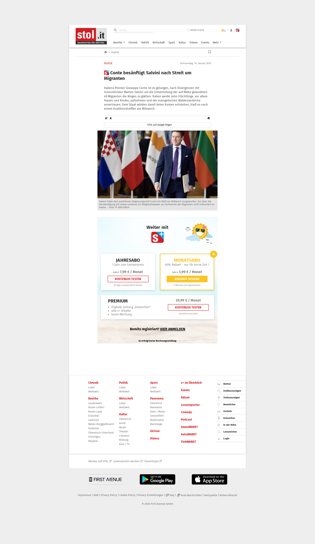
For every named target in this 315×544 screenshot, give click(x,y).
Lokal (91, 387)
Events (205, 42)
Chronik (132, 42)
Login (226, 438)
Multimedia (157, 420)
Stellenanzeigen (232, 390)
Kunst (122, 423)
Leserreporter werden (126, 461)
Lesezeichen (230, 431)
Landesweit (95, 403)
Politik (145, 42)
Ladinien (93, 420)
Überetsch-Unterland (101, 432)
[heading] (157, 75)
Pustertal (93, 428)
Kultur (182, 42)
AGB (96, 495)
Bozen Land (95, 411)
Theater (123, 431)
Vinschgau (94, 436)
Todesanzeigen (231, 397)
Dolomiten (229, 418)
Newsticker (229, 404)
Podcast (186, 419)
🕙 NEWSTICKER (195, 30)
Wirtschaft (159, 42)
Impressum (84, 495)
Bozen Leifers (96, 407)
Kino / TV (124, 444)
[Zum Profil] (231, 30)
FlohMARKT (188, 442)
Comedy (186, 412)
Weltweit (93, 391)
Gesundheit (157, 415)
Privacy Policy (109, 495)
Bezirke (117, 42)
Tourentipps (151, 461)
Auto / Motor (157, 411)
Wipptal (93, 441)
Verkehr (227, 411)
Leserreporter (190, 405)
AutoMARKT (189, 434)
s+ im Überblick (191, 383)
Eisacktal (93, 415)
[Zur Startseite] (105, 52)
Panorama (157, 398)
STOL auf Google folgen (159, 124)
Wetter (227, 383)
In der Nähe (229, 424)
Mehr (216, 42)
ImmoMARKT (189, 427)
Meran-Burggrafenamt (101, 424)
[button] (210, 51)
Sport (171, 42)
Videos (193, 42)
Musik (122, 427)
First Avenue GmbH (162, 503)
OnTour (155, 431)
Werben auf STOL (98, 461)
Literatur (124, 435)
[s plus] (237, 30)
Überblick (125, 419)
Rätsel (185, 397)
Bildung (123, 439)
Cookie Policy (127, 495)
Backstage (156, 424)
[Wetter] (224, 30)
